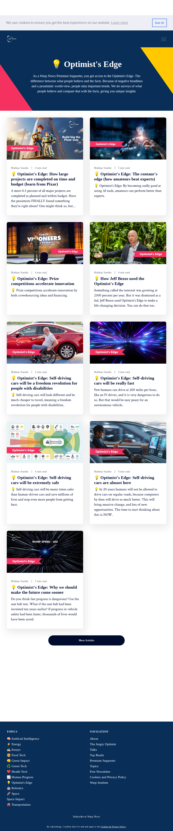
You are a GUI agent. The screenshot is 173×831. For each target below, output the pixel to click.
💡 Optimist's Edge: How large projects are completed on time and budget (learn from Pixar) (43, 179)
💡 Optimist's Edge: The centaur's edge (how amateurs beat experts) (125, 176)
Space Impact (15, 799)
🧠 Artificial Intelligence (23, 738)
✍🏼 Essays (13, 749)
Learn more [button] (119, 23)
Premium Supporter (102, 760)
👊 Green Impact (18, 760)
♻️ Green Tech (17, 766)
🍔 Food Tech (16, 755)
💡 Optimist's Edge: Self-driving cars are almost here (124, 480)
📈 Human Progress (20, 777)
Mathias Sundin (19, 167)
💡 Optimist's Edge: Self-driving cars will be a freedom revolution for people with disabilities (44, 383)
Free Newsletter (100, 771)
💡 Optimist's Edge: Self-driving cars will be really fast (124, 380)
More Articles (87, 640)
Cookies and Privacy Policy (108, 777)
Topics (94, 766)
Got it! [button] (159, 23)
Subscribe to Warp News (86, 816)
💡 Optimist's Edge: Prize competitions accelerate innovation (42, 281)
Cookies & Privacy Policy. (113, 827)
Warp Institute (99, 782)
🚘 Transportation (19, 804)
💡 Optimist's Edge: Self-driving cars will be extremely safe (41, 480)
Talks (93, 749)
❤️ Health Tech (17, 771)
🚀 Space (13, 793)
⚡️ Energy (14, 744)
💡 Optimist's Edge (19, 782)
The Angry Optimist (103, 744)
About (94, 738)
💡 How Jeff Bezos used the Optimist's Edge (119, 281)
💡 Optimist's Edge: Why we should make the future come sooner (44, 590)
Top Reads (97, 755)
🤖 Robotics (15, 788)
